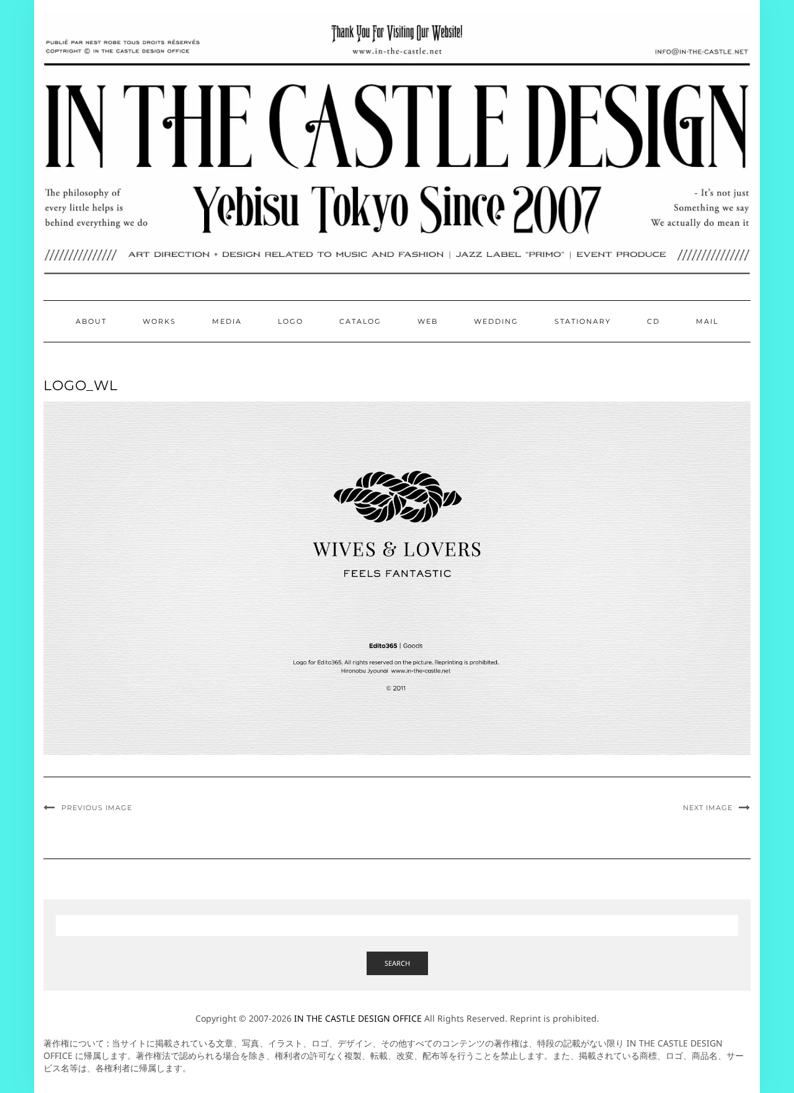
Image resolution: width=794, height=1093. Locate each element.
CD (653, 321)
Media (227, 321)
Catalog (360, 321)
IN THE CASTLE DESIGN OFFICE (358, 1018)
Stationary (583, 321)
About (91, 321)
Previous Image (96, 807)
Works (159, 321)
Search (397, 963)
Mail (707, 321)
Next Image (708, 807)
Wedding (496, 321)
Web (427, 321)
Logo (290, 321)
